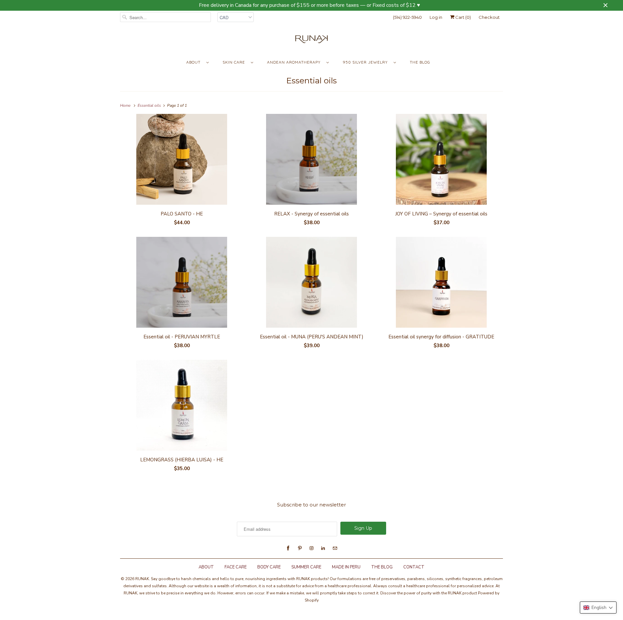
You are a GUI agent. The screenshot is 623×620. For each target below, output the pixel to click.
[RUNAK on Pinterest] (300, 548)
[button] (598, 607)
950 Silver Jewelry (366, 62)
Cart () (462, 17)
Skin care (235, 62)
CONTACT (413, 567)
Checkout (489, 17)
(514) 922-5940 (407, 17)
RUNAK (142, 578)
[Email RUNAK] (335, 548)
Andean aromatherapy (295, 62)
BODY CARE (269, 567)
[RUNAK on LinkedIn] (323, 548)
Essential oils (311, 80)
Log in (436, 17)
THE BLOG (382, 567)
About (194, 62)
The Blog (420, 62)
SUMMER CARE (306, 567)
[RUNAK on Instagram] (311, 548)
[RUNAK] (311, 40)
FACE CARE (236, 567)
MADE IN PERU (346, 567)
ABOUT (206, 567)
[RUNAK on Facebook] (288, 548)
